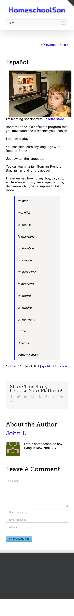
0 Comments (60, 366)
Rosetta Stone (54, 119)
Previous (49, 45)
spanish (46, 366)
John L (13, 366)
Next (62, 45)
